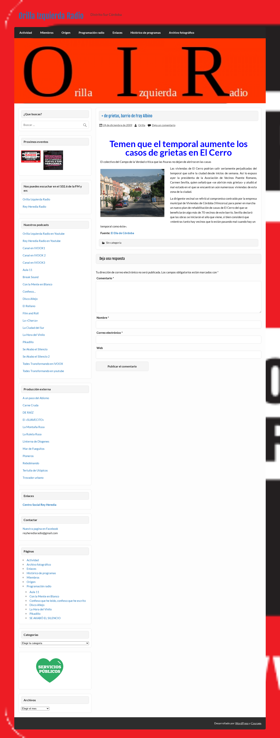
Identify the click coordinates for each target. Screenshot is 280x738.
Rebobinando (31, 463)
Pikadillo (28, 342)
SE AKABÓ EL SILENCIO (45, 618)
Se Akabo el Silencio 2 (36, 356)
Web (100, 348)
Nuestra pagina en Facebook (40, 528)
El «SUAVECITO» (33, 419)
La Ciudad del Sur (33, 327)
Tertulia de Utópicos (35, 470)
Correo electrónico (110, 332)
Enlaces (117, 32)
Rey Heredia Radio (34, 206)
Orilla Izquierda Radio (51, 16)
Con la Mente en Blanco (37, 284)
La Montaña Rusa (34, 427)
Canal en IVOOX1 (34, 248)
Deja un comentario (163, 125)
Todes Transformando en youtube (43, 371)
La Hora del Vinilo (34, 334)
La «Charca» (30, 320)
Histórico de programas (145, 32)
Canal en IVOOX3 (34, 262)
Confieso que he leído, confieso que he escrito (58, 600)
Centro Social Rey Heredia (39, 504)
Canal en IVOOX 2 (34, 255)
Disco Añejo (30, 298)
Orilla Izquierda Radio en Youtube (44, 233)
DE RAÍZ (28, 412)
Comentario (105, 278)
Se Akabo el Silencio (35, 349)
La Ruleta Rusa (32, 434)
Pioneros (28, 456)
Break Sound (30, 277)
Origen (66, 32)
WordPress (242, 723)
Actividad (25, 32)
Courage (256, 723)
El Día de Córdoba (122, 233)
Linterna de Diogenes (36, 441)
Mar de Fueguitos (34, 448)
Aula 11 (27, 269)
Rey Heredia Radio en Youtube (42, 241)
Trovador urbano (33, 477)
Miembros (47, 32)
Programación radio (91, 32)
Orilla (141, 125)
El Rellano (29, 306)
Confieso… (29, 291)
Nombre (103, 317)
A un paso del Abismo (36, 398)
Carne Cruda (30, 405)
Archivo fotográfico (181, 32)
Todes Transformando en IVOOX (43, 363)
